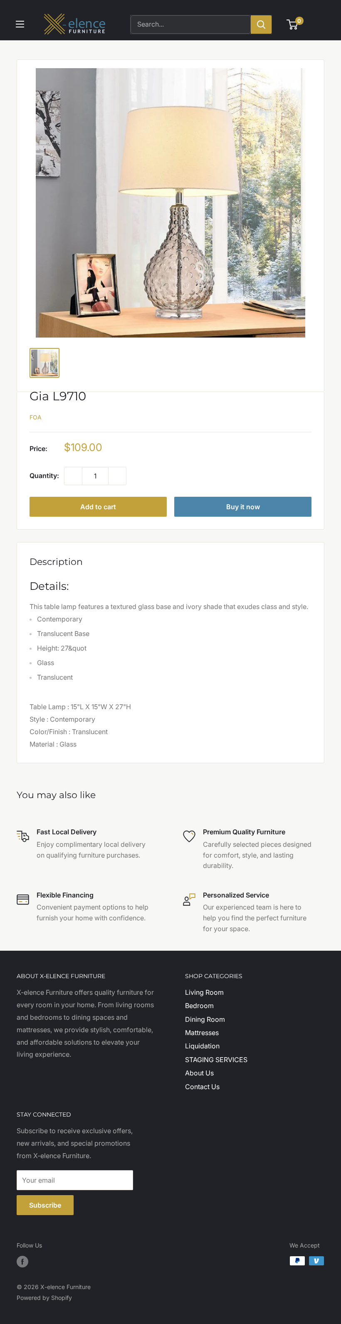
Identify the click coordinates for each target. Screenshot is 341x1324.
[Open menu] (20, 24)
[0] (292, 25)
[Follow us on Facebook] (22, 1261)
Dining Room (205, 1019)
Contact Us (202, 1086)
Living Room (204, 992)
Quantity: (44, 475)
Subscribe (45, 1205)
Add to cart (98, 507)
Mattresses (202, 1032)
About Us (199, 1073)
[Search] (261, 24)
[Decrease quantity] (73, 476)
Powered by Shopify (44, 1297)
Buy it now (243, 507)
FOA (36, 417)
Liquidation (202, 1046)
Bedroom (199, 1005)
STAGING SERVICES (216, 1059)
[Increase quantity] (117, 476)
